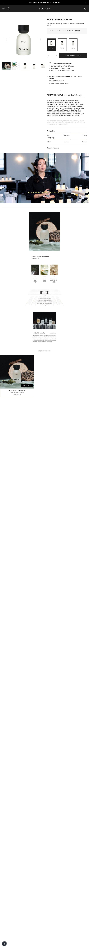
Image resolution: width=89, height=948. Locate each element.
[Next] (86, 2)
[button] (4, 943)
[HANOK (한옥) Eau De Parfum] (17, 372)
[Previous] (3, 2)
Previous (6, 39)
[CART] (85, 8)
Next (40, 39)
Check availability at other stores (58, 83)
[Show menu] (3, 8)
